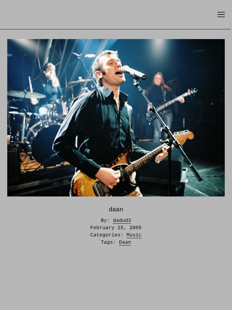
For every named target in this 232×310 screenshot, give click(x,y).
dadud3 (122, 220)
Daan (125, 242)
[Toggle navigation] (221, 14)
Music (134, 235)
